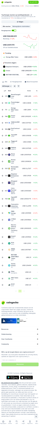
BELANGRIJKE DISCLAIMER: (10, 383)
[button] (21, 26)
